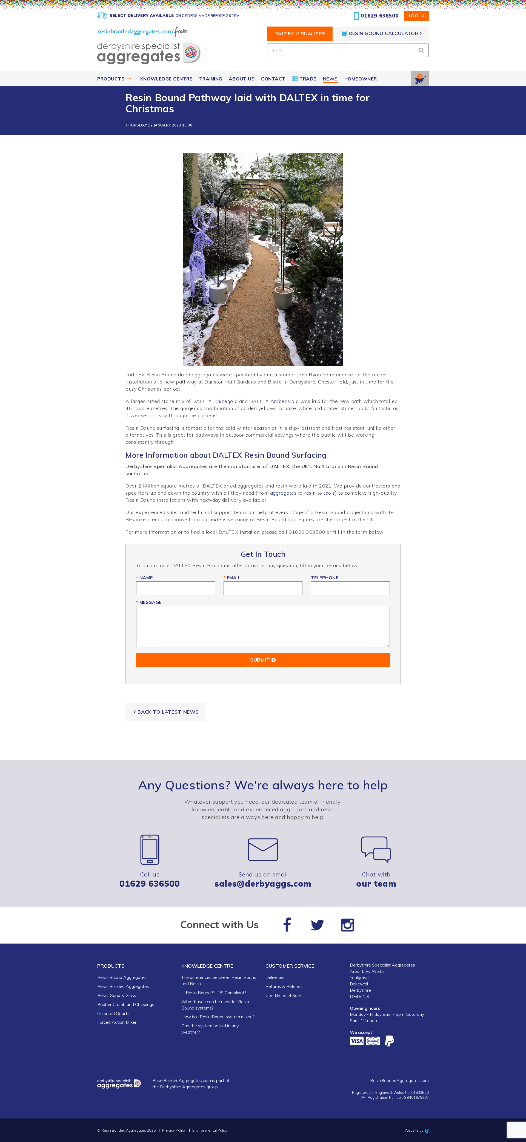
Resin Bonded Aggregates (123, 986)
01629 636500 (380, 16)
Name (144, 577)
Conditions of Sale (283, 995)
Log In (416, 15)
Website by (417, 1130)
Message (149, 602)
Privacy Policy (174, 1130)
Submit (260, 660)
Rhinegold (225, 401)
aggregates (283, 493)
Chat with (376, 879)
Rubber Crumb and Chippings (125, 1004)
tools (329, 493)
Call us (149, 879)
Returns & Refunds (284, 986)
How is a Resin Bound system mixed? (217, 1016)
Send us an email (263, 879)
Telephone (324, 577)
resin (310, 493)
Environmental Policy (210, 1130)
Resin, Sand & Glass (116, 995)
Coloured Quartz (113, 1013)
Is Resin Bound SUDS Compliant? (213, 992)
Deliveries (274, 977)
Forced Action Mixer (116, 1022)
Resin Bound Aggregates (122, 977)
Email (232, 577)
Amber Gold (284, 401)
